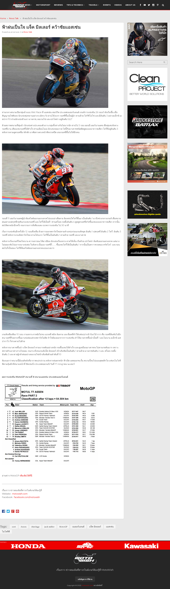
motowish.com (20, 494)
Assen (23, 526)
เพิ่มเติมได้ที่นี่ (26, 475)
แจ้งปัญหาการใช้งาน (85, 579)
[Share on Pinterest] (17, 512)
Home (3, 18)
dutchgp (35, 526)
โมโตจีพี (6, 531)
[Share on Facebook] (3, 512)
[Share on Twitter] (8, 512)
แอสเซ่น (110, 526)
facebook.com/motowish (27, 497)
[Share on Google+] (12, 512)
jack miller (49, 526)
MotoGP (63, 526)
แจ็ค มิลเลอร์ (95, 526)
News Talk (13, 18)
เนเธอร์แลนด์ (78, 526)
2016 (14, 526)
